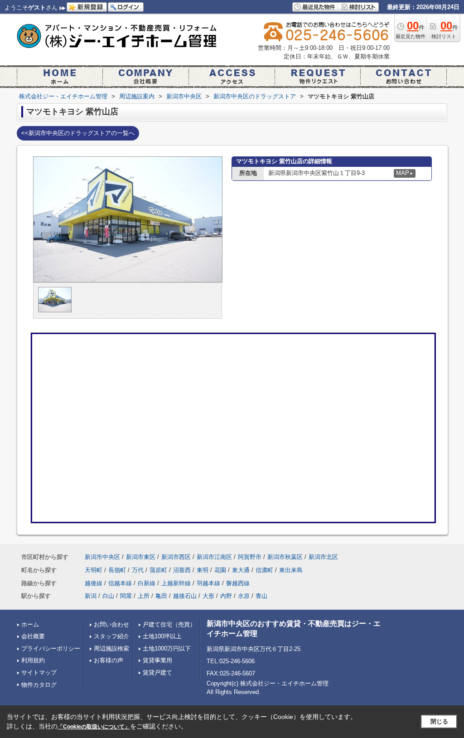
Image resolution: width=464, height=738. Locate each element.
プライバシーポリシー (50, 648)
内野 (226, 595)
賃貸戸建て (157, 672)
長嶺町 (117, 570)
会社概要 (33, 636)
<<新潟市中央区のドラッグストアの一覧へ (78, 133)
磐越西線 (238, 583)
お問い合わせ (111, 624)
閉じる (439, 721)
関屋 (126, 595)
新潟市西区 (176, 557)
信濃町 (264, 570)
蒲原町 (158, 570)
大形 (208, 595)
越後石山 (185, 595)
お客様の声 (108, 660)
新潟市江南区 (214, 557)
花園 (220, 570)
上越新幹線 (176, 583)
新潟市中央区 (102, 557)
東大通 (241, 570)
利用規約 (33, 660)
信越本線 (120, 583)
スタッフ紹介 (111, 636)
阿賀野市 (249, 557)
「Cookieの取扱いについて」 (94, 726)
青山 (261, 595)
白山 (108, 595)
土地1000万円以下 (167, 648)
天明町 (93, 570)
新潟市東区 (140, 557)
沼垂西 (182, 570)
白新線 (146, 583)
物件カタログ (39, 684)
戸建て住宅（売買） (169, 624)
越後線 (93, 583)
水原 (244, 595)
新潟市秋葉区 (285, 557)
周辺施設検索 (111, 648)
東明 (202, 570)
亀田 (161, 595)
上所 (144, 595)
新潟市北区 (323, 557)
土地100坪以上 (162, 636)
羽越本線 (208, 583)
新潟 (91, 595)
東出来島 (291, 570)
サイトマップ (39, 672)
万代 (138, 570)
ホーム (30, 624)
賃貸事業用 (157, 660)
